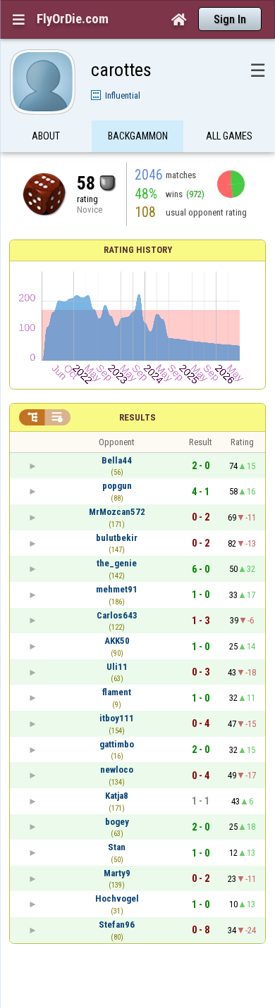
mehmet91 (117, 589)
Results (137, 417)
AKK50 (117, 640)
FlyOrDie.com (73, 19)
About (46, 136)
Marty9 (117, 873)
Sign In (230, 19)
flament (116, 692)
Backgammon (138, 136)
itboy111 (116, 718)
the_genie (117, 563)
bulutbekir (117, 538)
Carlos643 (117, 615)
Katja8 (116, 795)
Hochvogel (117, 898)
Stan (117, 847)
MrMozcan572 (117, 511)
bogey (117, 821)
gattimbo (116, 744)
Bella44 (117, 460)
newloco (116, 769)
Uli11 (117, 666)
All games (229, 136)
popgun (117, 485)
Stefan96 (117, 924)
